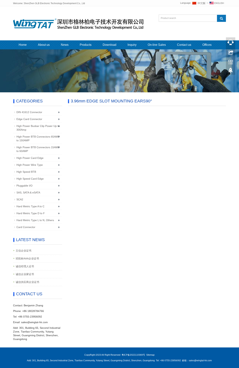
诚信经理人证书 (25, 266)
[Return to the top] (230, 71)
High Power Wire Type (29, 164)
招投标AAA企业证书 (27, 258)
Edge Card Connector (29, 119)
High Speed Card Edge (30, 178)
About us (44, 44)
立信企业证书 (23, 250)
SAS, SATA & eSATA (28, 192)
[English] (216, 3)
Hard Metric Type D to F (30, 213)
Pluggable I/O (24, 185)
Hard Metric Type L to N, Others (35, 220)
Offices (207, 44)
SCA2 (19, 199)
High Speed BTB (26, 171)
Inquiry (132, 44)
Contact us (184, 44)
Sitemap (150, 355)
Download (109, 44)
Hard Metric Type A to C (30, 206)
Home (23, 44)
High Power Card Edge (30, 157)
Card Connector (25, 227)
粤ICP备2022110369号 (133, 355)
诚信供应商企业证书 (27, 282)
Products (85, 44)
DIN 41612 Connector (29, 112)
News (65, 44)
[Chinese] (199, 3)
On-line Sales (157, 44)
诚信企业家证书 (25, 274)
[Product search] (221, 18)
